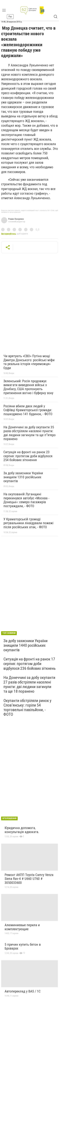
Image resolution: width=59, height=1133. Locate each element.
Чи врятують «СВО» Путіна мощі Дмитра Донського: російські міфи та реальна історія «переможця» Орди (29, 362)
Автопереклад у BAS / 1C (23, 991)
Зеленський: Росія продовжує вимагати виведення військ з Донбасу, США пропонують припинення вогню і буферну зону (28, 387)
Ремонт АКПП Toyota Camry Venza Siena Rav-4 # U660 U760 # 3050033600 (29, 879)
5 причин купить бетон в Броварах (23, 947)
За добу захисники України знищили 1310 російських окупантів (23, 477)
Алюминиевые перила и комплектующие (22, 927)
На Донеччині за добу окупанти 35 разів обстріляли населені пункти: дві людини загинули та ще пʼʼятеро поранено (29, 433)
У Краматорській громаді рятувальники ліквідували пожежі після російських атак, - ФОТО (28, 523)
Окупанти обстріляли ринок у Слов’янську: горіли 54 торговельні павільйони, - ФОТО (27, 707)
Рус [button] (10, 16)
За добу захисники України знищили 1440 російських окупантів (25, 645)
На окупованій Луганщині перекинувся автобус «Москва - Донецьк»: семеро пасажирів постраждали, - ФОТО (26, 500)
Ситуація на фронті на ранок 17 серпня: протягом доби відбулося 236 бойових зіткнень (29, 664)
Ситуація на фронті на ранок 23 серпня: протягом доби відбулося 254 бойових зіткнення (27, 456)
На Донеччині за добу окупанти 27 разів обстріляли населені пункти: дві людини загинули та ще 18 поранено (29, 684)
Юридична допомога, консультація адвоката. (22, 830)
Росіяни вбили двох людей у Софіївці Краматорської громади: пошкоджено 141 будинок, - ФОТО (27, 410)
